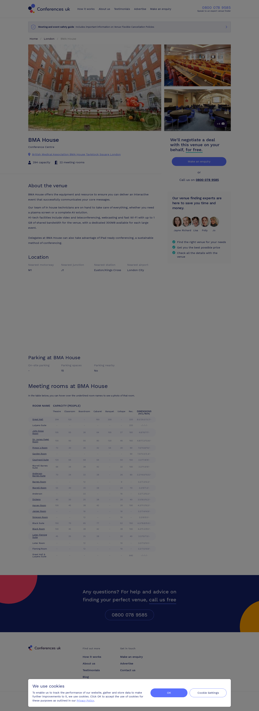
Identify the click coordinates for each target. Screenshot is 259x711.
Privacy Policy (85, 700)
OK (169, 692)
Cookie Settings (208, 692)
